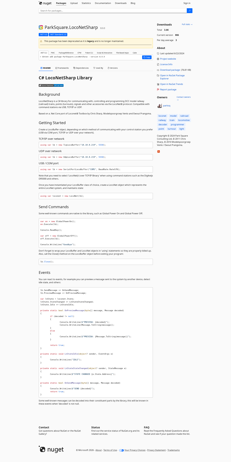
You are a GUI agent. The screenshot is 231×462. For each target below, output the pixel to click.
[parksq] (159, 105)
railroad (184, 115)
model (173, 115)
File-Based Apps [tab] (122, 52)
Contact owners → (184, 98)
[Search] (189, 10)
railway (162, 120)
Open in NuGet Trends (171, 84)
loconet (162, 115)
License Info (166, 64)
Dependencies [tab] (82, 68)
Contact (44, 427)
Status (95, 427)
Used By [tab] (99, 68)
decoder (163, 124)
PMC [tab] (53, 52)
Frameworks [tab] (63, 68)
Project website (168, 58)
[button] (96, 41)
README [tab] (47, 68)
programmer (177, 124)
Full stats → (187, 24)
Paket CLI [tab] (89, 52)
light (181, 128)
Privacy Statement (156, 450)
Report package (168, 89)
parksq (166, 105)
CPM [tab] (79, 52)
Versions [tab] (113, 68)
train (172, 120)
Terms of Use (110, 450)
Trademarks (173, 450)
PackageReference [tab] (66, 52)
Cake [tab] (135, 52)
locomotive (184, 120)
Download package (170, 69)
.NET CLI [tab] (43, 52)
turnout (172, 128)
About (98, 450)
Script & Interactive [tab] (104, 52)
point (161, 128)
